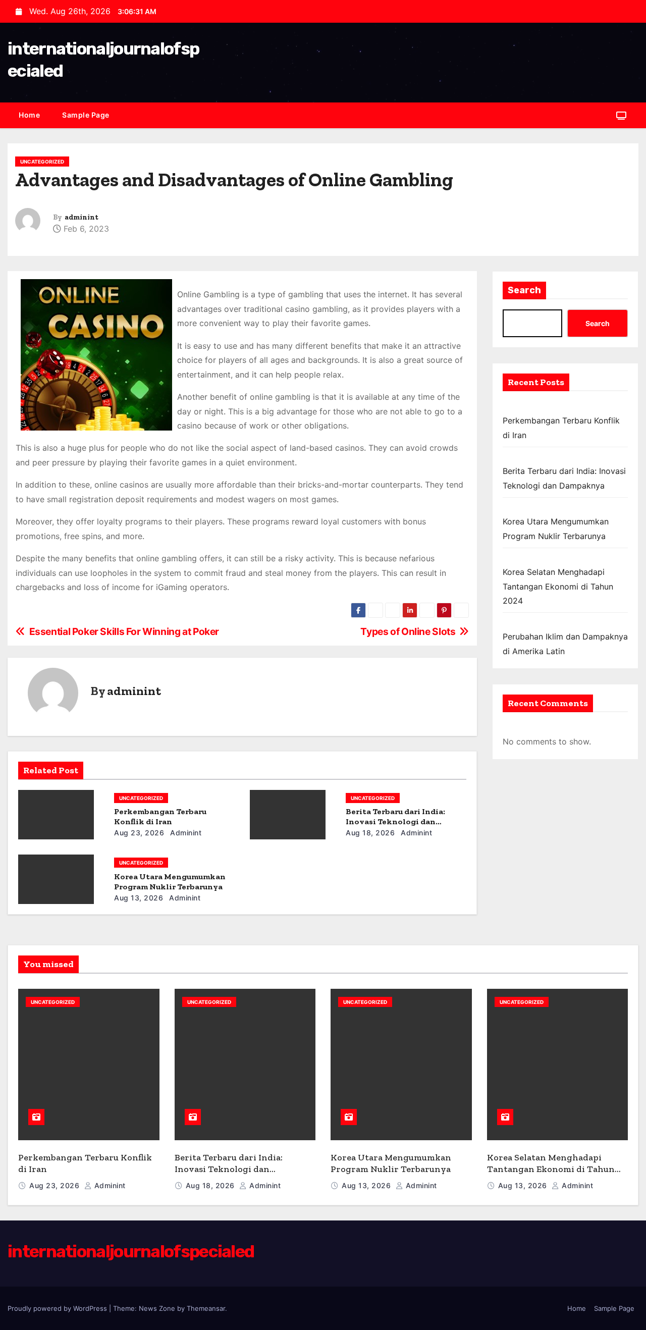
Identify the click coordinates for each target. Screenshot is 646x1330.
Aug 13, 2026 (138, 897)
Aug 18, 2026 (370, 832)
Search (524, 290)
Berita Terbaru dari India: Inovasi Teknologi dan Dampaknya (395, 821)
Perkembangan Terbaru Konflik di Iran (160, 816)
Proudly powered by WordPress (58, 1308)
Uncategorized (42, 161)
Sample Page (86, 115)
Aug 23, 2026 (139, 832)
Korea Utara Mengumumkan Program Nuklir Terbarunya (170, 881)
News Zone (157, 1308)
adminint (81, 217)
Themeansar (206, 1308)
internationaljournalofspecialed (131, 1251)
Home (29, 115)
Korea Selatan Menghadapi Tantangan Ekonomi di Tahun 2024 (558, 586)
